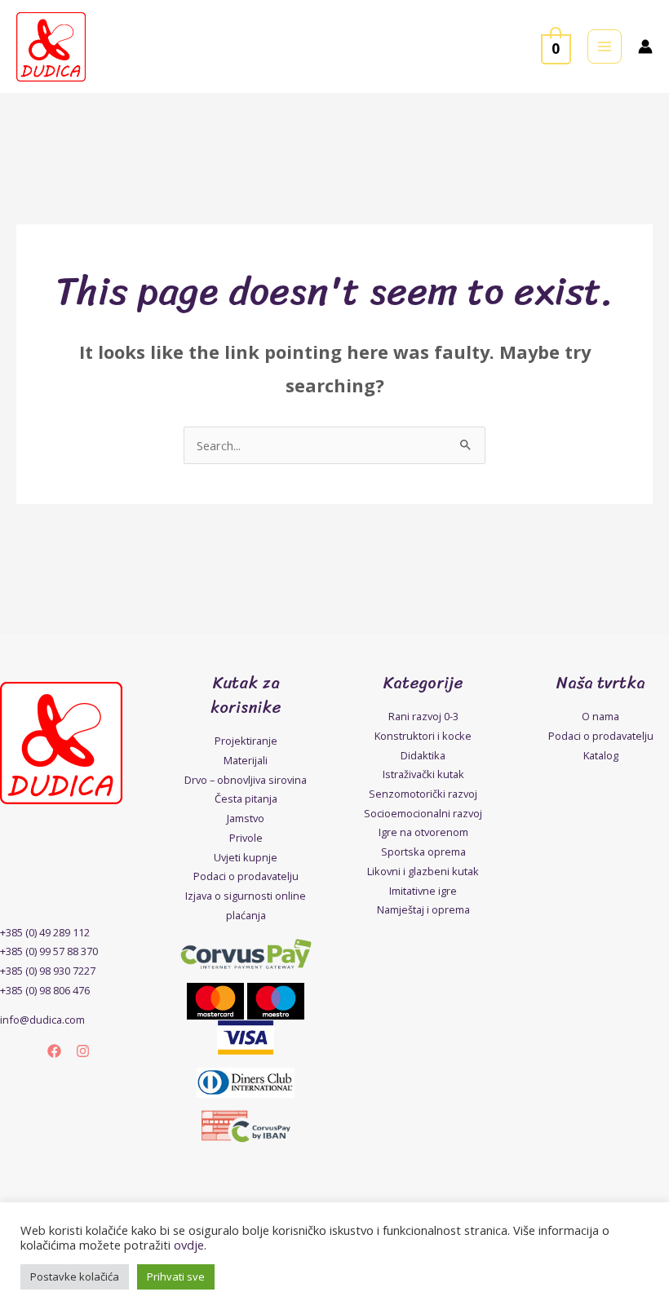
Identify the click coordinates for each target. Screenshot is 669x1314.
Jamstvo (245, 818)
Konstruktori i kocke (423, 735)
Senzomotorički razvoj (423, 793)
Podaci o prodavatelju (246, 876)
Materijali (246, 760)
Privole (246, 837)
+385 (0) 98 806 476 (45, 990)
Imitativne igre (423, 890)
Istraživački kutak (423, 774)
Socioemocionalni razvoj (423, 813)
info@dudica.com (42, 1019)
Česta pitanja (246, 798)
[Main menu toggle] (604, 46)
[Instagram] (83, 1051)
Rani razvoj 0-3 (423, 716)
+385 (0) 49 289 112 (45, 932)
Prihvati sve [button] (176, 1276)
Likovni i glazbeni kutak (423, 871)
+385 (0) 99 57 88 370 (49, 951)
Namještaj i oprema (423, 909)
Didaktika (423, 755)
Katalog (600, 755)
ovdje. (190, 1245)
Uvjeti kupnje (245, 857)
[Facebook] (54, 1051)
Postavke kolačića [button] (74, 1276)
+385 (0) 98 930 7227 (47, 970)
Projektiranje (246, 740)
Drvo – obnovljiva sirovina (245, 779)
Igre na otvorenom (423, 832)
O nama (600, 716)
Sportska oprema (423, 851)
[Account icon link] (645, 46)
